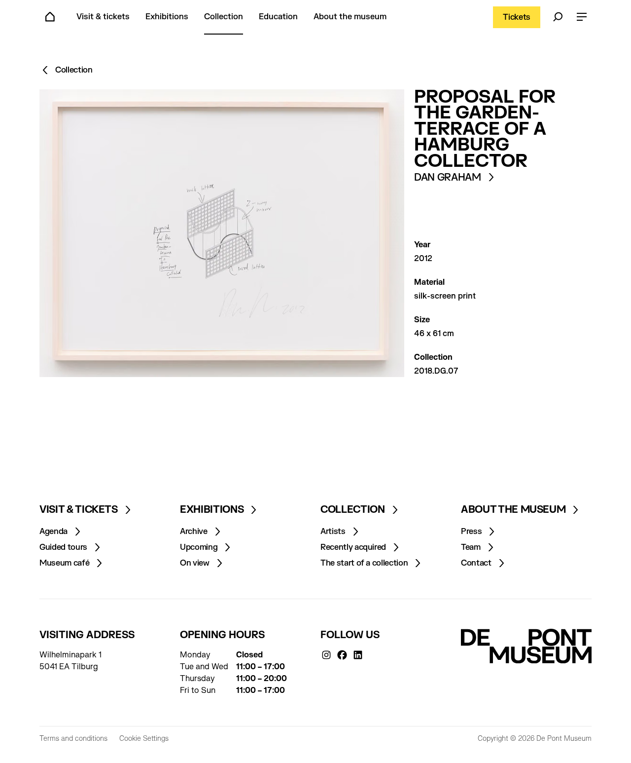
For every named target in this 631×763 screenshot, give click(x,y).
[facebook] (342, 655)
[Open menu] (582, 17)
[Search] (558, 17)
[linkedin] (358, 655)
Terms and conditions (73, 738)
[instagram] (326, 655)
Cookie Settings (144, 738)
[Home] (50, 17)
